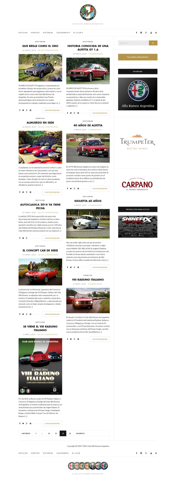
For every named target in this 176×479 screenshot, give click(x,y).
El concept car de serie (40, 250)
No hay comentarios (48, 50)
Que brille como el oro (40, 46)
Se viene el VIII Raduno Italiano (40, 328)
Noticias (23, 32)
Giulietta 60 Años (87, 201)
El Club (78, 32)
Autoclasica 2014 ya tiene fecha (40, 206)
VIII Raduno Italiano (88, 279)
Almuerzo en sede (40, 122)
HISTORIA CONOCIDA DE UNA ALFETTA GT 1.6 (88, 47)
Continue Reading (52, 110)
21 (56, 433)
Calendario (63, 32)
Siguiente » (80, 433)
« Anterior (25, 433)
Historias (48, 32)
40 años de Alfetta (88, 125)
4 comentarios (96, 54)
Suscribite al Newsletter (137, 57)
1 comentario (95, 129)
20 (49, 433)
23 (70, 433)
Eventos (35, 32)
